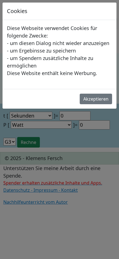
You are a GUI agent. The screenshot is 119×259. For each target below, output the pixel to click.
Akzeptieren (95, 99)
